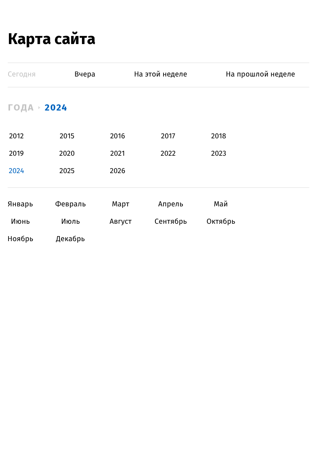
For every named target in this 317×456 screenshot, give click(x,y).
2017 (168, 136)
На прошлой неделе (260, 74)
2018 (218, 136)
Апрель (170, 204)
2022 (168, 153)
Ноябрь (20, 239)
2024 (56, 107)
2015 (67, 136)
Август (120, 221)
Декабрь (70, 239)
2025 (67, 171)
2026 (117, 171)
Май (221, 204)
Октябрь (221, 221)
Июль (70, 221)
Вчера (85, 74)
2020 (67, 153)
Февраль (70, 204)
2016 (117, 136)
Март (120, 204)
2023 (218, 153)
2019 (16, 153)
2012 (16, 136)
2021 (117, 153)
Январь (20, 204)
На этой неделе (160, 74)
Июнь (20, 221)
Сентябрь (170, 221)
